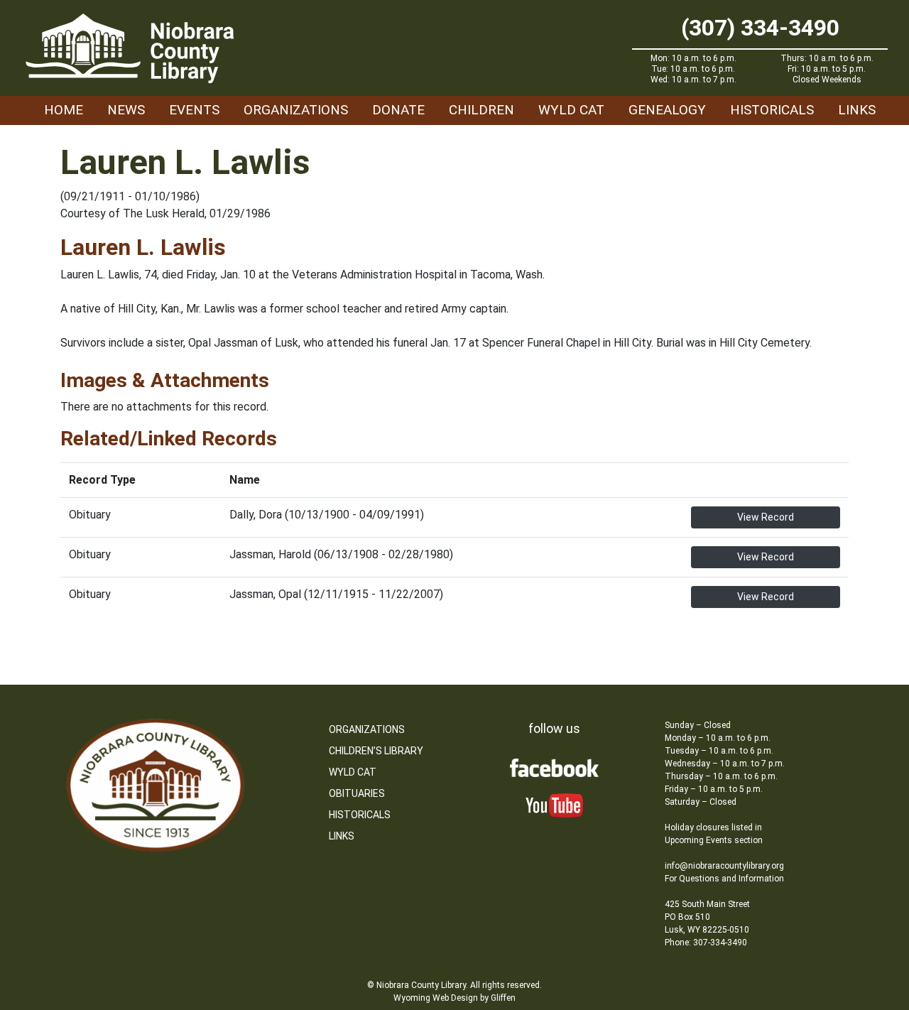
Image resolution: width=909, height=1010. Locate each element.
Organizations (296, 110)
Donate (398, 110)
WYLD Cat (571, 110)
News (126, 110)
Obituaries (357, 793)
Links (857, 110)
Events (194, 110)
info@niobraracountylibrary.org (724, 866)
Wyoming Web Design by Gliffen (454, 998)
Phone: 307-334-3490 (706, 942)
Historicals (772, 110)
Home (63, 110)
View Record (765, 517)
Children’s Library (376, 750)
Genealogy (667, 110)
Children (481, 110)
